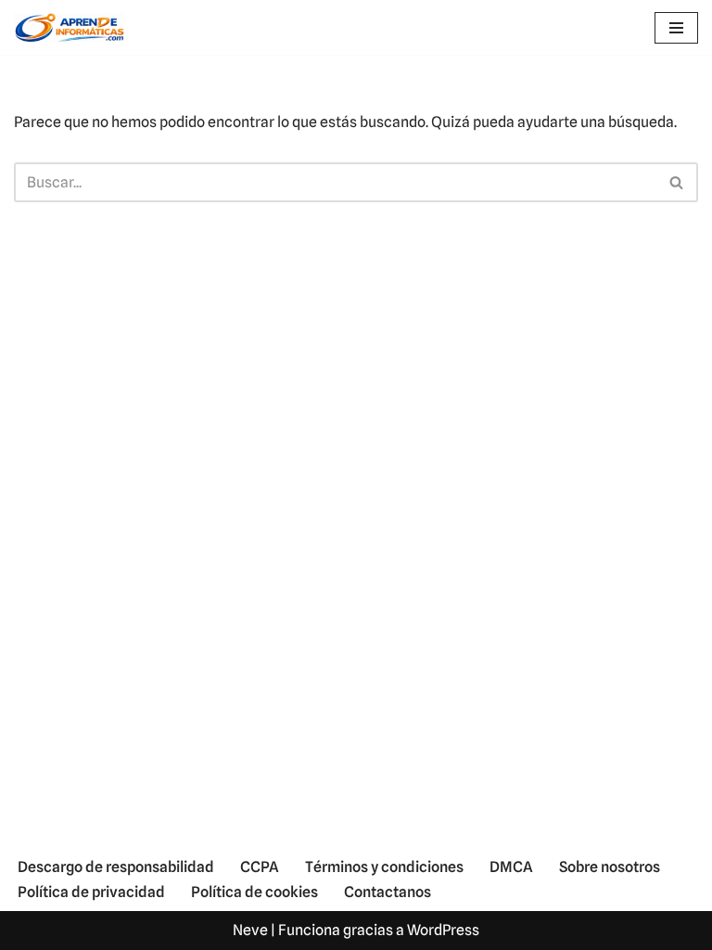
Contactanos (387, 892)
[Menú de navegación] (676, 28)
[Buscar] (677, 182)
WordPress (443, 930)
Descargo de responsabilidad (116, 867)
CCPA (259, 867)
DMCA (511, 867)
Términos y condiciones (384, 867)
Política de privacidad (91, 892)
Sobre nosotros (609, 867)
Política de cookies (254, 892)
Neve (250, 930)
